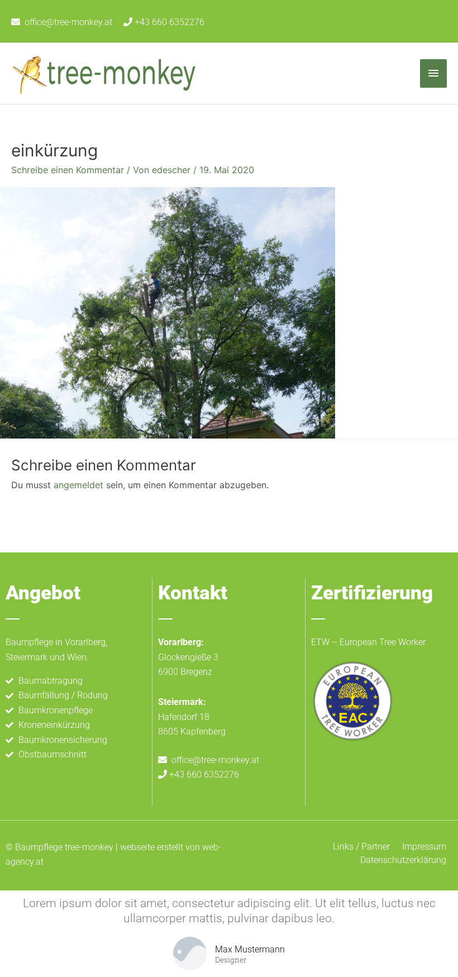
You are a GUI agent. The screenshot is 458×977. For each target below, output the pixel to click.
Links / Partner (361, 846)
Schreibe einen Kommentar (67, 169)
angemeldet (78, 484)
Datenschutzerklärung (403, 860)
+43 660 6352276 (168, 22)
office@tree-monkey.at (68, 22)
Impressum (424, 846)
